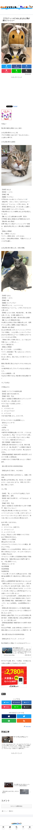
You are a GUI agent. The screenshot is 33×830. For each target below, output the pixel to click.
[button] (29, 411)
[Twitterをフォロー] (24, 716)
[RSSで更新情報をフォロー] (24, 721)
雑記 (4, 694)
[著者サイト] (9, 716)
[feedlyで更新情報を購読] (9, 721)
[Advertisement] (16, 90)
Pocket (15, 106)
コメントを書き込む (16, 806)
